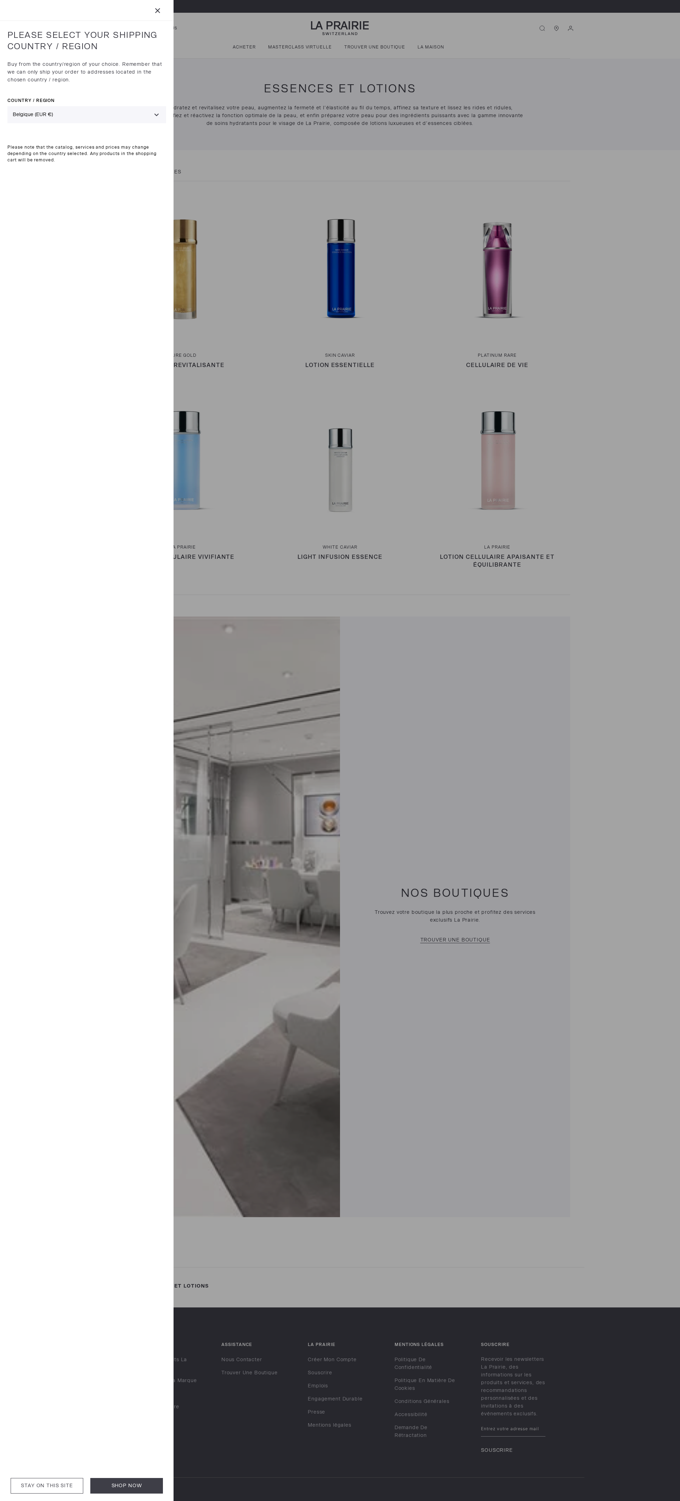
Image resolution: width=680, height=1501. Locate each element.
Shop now (127, 1486)
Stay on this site (47, 1486)
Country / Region (31, 100)
